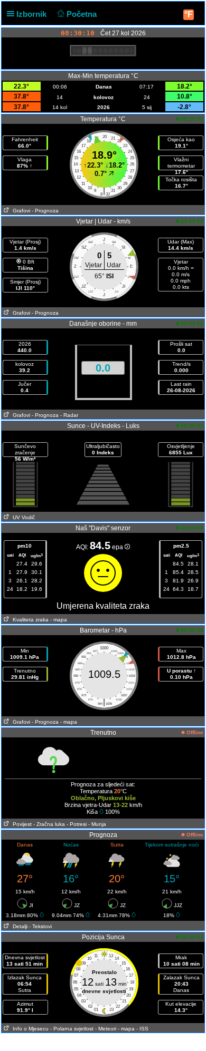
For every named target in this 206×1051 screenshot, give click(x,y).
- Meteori (105, 1028)
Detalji (18, 926)
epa (118, 547)
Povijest (21, 824)
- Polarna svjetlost (71, 1028)
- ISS (142, 1028)
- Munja (97, 824)
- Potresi (77, 824)
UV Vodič (22, 517)
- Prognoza (45, 210)
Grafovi (20, 210)
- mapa (58, 619)
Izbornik (32, 13)
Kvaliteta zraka (29, 619)
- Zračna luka (49, 824)
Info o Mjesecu (29, 1028)
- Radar (69, 415)
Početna (82, 13)
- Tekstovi (40, 926)
